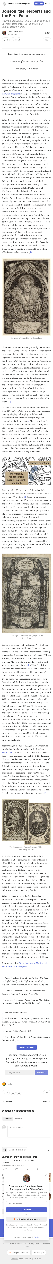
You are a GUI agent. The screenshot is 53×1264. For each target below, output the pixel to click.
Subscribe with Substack (28, 1219)
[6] (28, 665)
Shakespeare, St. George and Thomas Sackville (18, 1161)
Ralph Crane (7, 752)
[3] (28, 421)
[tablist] (12, 1118)
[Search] (48, 1149)
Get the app (39, 1252)
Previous (9, 1101)
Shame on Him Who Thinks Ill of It (19, 1157)
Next (45, 1101)
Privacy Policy (26, 1230)
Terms (37, 1244)
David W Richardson (16, 32)
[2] (10, 401)
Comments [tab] (7, 1119)
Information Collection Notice (31, 1227)
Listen (47, 33)
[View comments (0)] (13, 39)
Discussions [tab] (21, 1150)
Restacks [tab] (18, 1119)
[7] (45, 793)
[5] (32, 547)
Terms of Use (38, 1225)
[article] (26, 1162)
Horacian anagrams (11, 93)
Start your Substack (20, 1252)
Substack (14, 1259)
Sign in (48, 3)
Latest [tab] (11, 1150)
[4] (25, 497)
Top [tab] (4, 1150)
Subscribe (39, 3)
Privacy (31, 1244)
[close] (46, 1175)
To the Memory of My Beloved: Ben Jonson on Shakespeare (24, 965)
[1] (31, 252)
